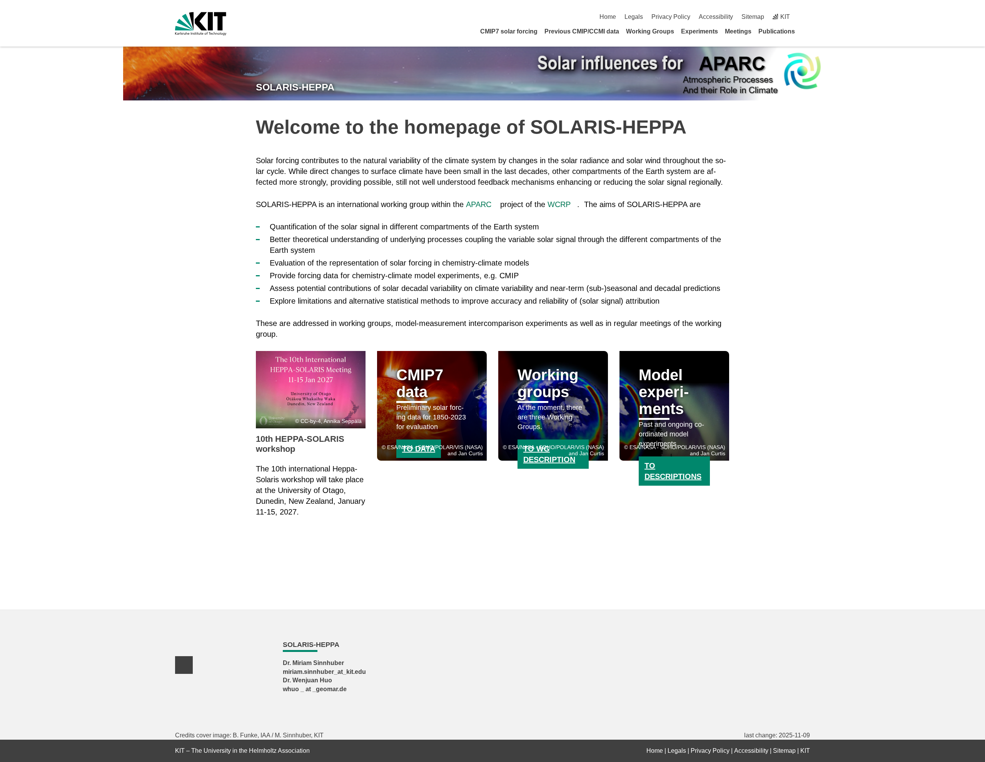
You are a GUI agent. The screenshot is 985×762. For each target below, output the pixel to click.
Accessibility (716, 16)
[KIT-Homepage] (200, 23)
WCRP (559, 204)
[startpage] (807, 31)
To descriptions (672, 471)
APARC (478, 204)
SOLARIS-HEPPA (295, 87)
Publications (776, 31)
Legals (633, 16)
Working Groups (650, 31)
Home (607, 16)
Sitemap (752, 16)
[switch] (807, 16)
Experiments (699, 31)
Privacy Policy (670, 16)
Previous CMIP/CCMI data (581, 31)
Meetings (738, 31)
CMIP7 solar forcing (509, 31)
